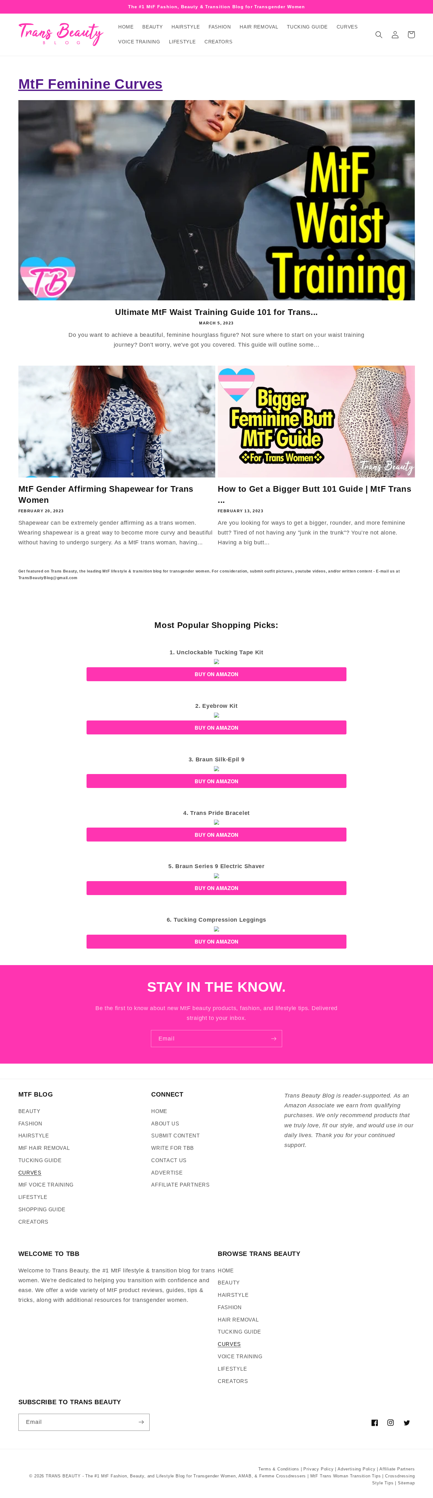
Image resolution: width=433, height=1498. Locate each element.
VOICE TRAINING (240, 1356)
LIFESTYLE (33, 1197)
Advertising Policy (357, 1469)
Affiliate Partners (397, 1469)
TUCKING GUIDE (40, 1160)
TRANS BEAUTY (63, 1476)
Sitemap (406, 1483)
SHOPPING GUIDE (42, 1209)
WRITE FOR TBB (172, 1148)
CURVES (30, 1172)
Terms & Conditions (278, 1469)
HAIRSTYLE (33, 1135)
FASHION (30, 1123)
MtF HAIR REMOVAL (44, 1148)
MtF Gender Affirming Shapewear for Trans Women (105, 494)
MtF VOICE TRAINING (46, 1185)
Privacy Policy (318, 1469)
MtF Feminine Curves (90, 84)
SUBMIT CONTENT (175, 1135)
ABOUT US (165, 1123)
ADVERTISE (167, 1172)
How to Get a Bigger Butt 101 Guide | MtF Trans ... (314, 494)
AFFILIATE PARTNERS (180, 1185)
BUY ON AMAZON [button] (216, 674)
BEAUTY (29, 1111)
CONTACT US (169, 1160)
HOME (159, 1111)
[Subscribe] (274, 1038)
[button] (379, 35)
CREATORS (33, 1222)
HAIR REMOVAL (238, 1319)
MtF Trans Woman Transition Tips (345, 1476)
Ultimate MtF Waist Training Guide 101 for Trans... (216, 312)
